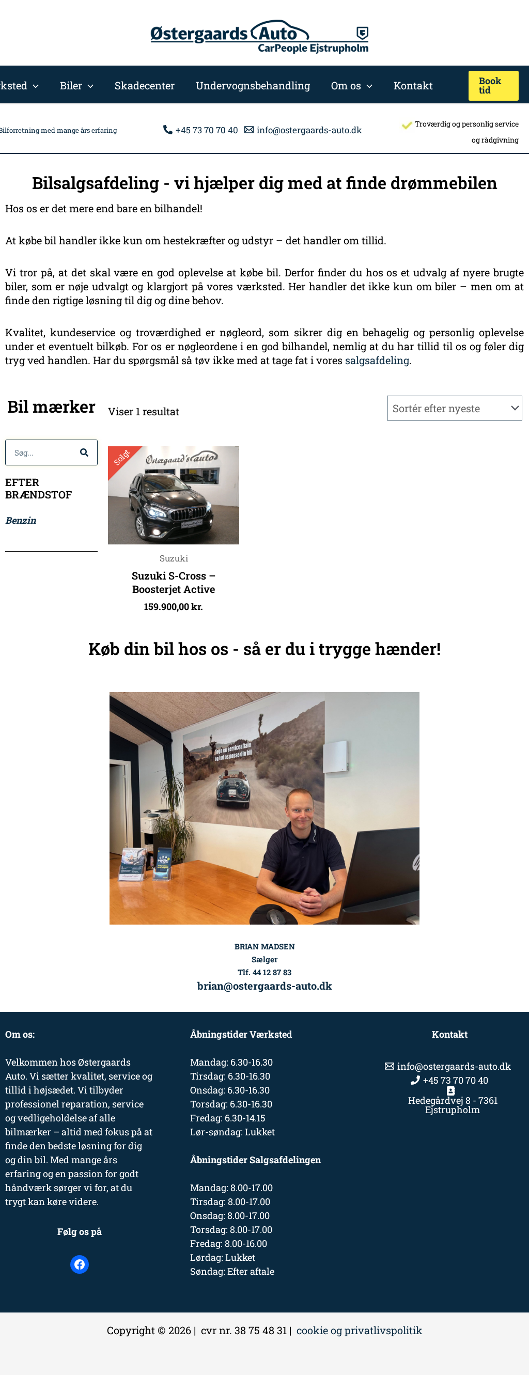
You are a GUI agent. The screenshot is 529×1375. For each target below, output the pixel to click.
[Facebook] (79, 1264)
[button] (33, 85)
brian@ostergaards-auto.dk (264, 985)
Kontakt (413, 85)
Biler (71, 85)
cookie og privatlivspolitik (360, 1330)
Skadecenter (145, 85)
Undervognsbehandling (253, 85)
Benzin (20, 520)
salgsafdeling (377, 360)
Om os (346, 85)
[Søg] (84, 452)
